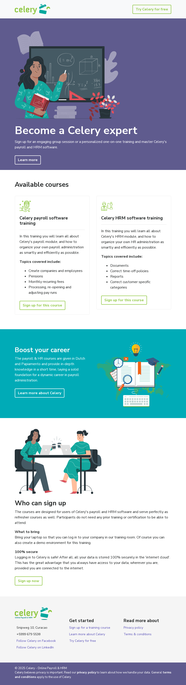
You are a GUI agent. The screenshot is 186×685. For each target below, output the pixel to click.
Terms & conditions (138, 634)
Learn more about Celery (39, 393)
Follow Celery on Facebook (36, 641)
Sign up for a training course (89, 627)
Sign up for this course (42, 305)
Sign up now (28, 580)
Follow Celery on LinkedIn (35, 647)
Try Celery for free (152, 9)
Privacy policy (133, 627)
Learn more (28, 159)
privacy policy (86, 672)
